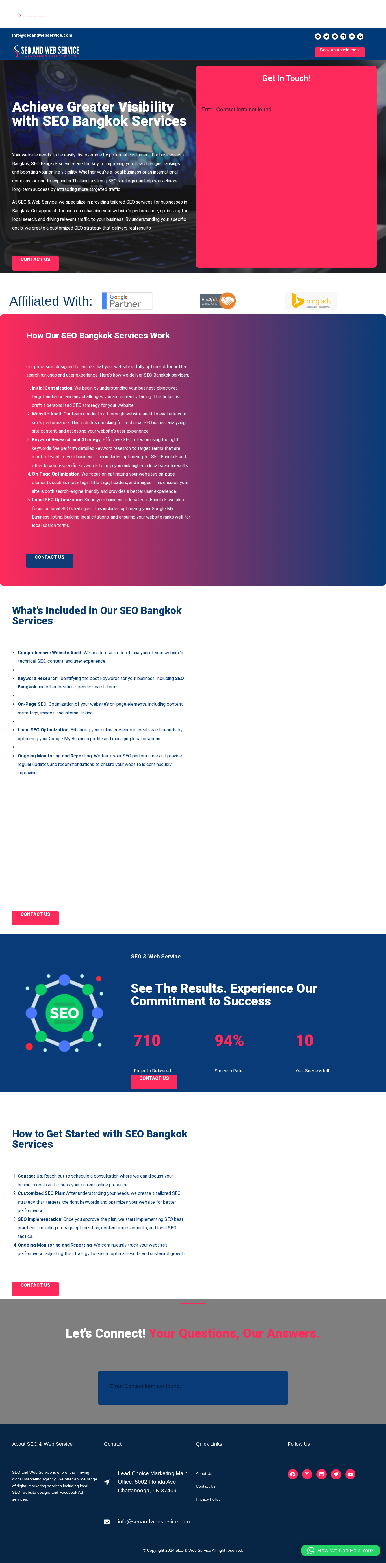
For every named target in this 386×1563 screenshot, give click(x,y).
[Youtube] (360, 36)
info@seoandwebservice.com (42, 35)
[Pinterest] (335, 36)
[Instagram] (352, 36)
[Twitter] (326, 36)
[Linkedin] (343, 36)
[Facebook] (318, 36)
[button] (340, 1550)
